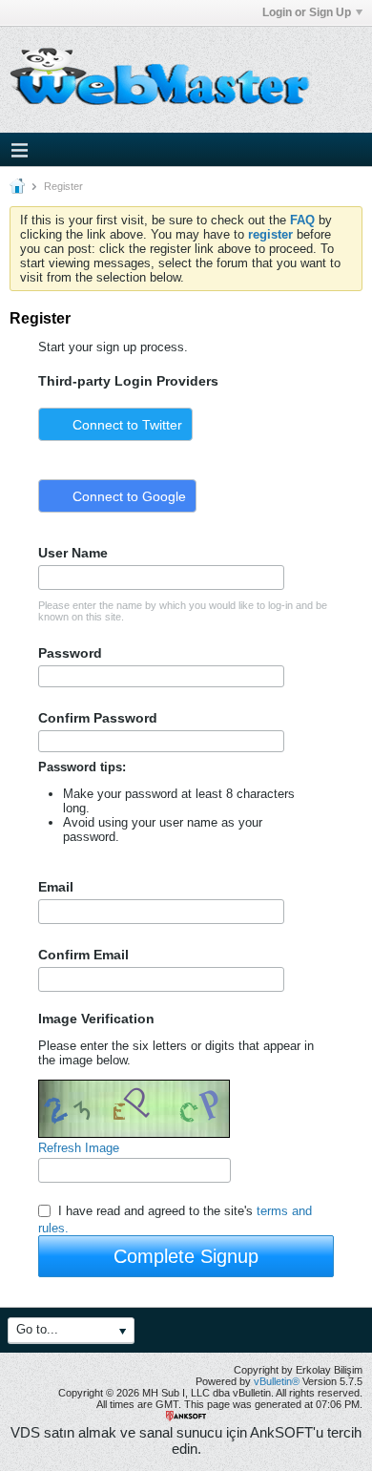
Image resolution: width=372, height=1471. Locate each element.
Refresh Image (78, 1148)
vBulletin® (277, 1381)
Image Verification (96, 1018)
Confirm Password (97, 717)
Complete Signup (186, 1256)
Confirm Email (83, 954)
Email (55, 886)
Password (70, 653)
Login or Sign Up (306, 12)
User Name (73, 552)
